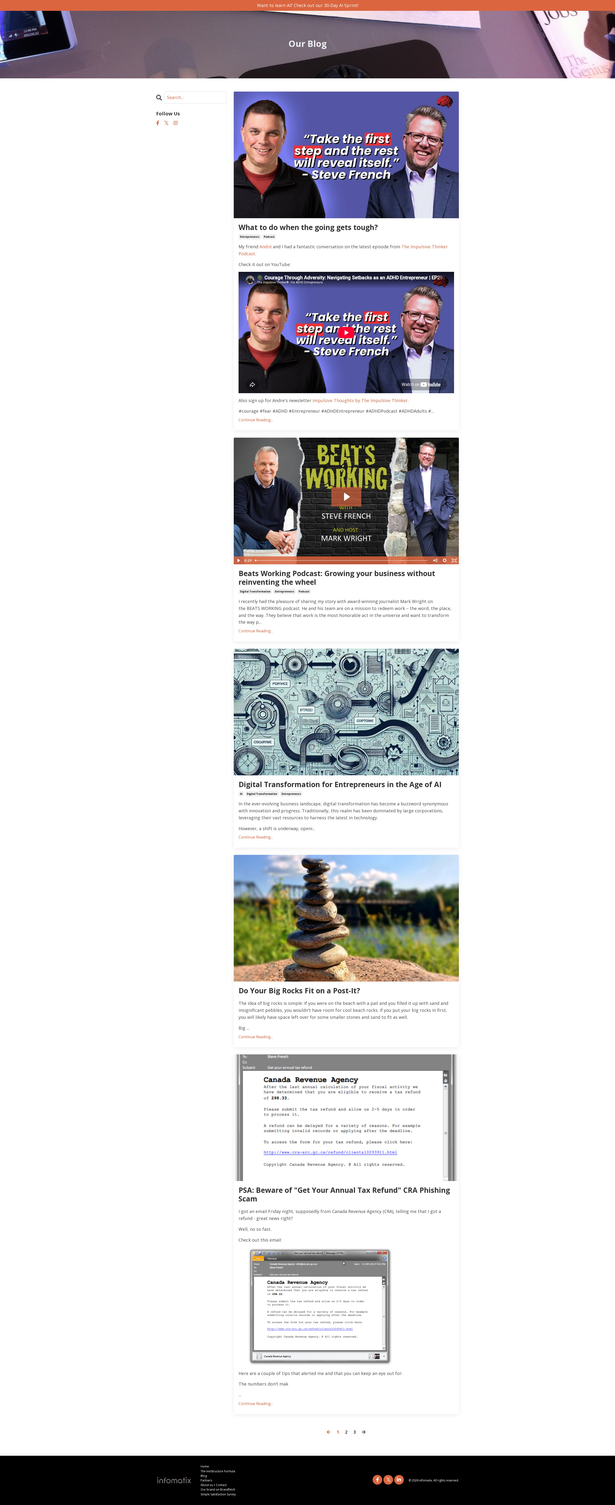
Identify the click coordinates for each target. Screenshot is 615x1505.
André (265, 246)
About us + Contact (214, 1485)
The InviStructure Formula (218, 1471)
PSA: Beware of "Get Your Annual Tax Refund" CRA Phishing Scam (344, 1194)
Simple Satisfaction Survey (218, 1494)
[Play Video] (238, 560)
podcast (269, 236)
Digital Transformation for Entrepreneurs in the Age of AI (340, 784)
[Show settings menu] (444, 560)
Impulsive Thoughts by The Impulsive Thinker (360, 400)
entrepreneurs (249, 236)
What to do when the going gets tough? (308, 227)
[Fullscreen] (454, 560)
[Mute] (435, 560)
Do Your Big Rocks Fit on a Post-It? (299, 990)
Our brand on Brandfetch (218, 1489)
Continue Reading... (256, 420)
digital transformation (255, 591)
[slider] (342, 560)
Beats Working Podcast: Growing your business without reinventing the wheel (337, 577)
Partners (206, 1480)
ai (241, 794)
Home (205, 1466)
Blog (204, 1476)
